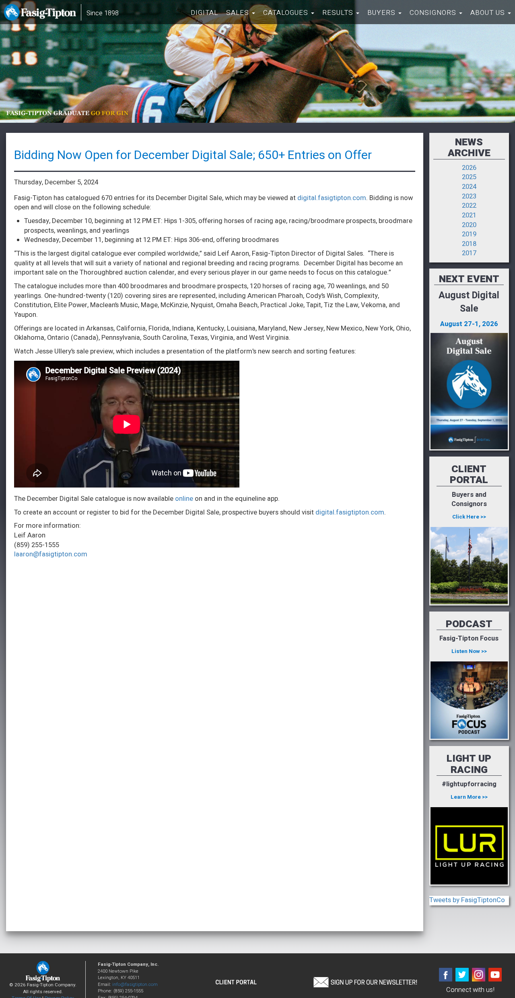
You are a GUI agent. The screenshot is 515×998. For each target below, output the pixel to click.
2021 (469, 215)
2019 (469, 234)
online (184, 499)
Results (338, 13)
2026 (469, 168)
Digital (204, 13)
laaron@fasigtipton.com (50, 554)
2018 (469, 244)
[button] (365, 981)
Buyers (382, 13)
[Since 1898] (41, 14)
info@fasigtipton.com (135, 984)
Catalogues (286, 13)
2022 (469, 206)
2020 (469, 225)
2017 (469, 253)
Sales (238, 13)
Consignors (434, 13)
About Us (488, 13)
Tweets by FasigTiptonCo (467, 900)
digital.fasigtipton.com (331, 198)
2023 (469, 196)
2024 (469, 187)
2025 (469, 177)
